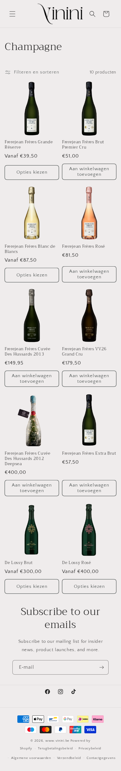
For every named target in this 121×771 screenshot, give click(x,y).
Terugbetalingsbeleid (55, 748)
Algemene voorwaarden (31, 758)
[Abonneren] (101, 667)
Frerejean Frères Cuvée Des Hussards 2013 (28, 352)
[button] (12, 14)
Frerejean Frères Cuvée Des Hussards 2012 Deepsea (28, 458)
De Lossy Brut (19, 563)
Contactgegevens (101, 758)
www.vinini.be (57, 741)
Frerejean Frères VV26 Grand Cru (84, 352)
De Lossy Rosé (76, 563)
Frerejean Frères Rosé (83, 246)
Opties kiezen (31, 172)
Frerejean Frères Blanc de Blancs (30, 249)
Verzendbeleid (69, 758)
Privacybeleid (89, 748)
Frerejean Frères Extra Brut (89, 453)
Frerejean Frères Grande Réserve (29, 145)
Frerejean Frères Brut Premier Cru (83, 145)
